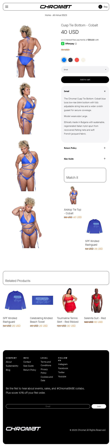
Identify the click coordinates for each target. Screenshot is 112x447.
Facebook (63, 368)
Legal (44, 358)
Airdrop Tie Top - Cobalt (72, 211)
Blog (8, 369)
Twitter (61, 372)
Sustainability (12, 365)
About (9, 361)
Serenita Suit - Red (95, 318)
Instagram (63, 364)
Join (99, 406)
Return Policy (29, 369)
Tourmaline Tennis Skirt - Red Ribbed (67, 320)
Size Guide (28, 365)
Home (48, 15)
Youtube (62, 376)
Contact (27, 361)
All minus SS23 (60, 15)
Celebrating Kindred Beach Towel (41, 320)
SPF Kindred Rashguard (92, 243)
